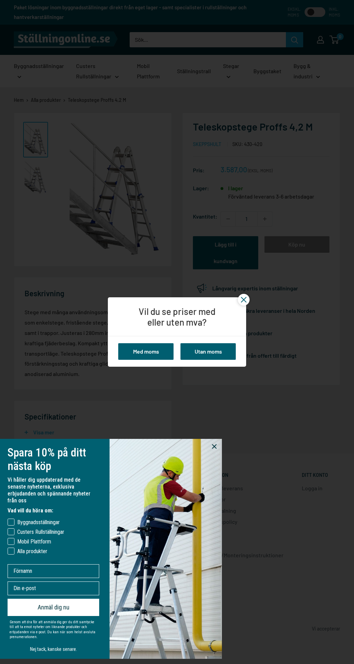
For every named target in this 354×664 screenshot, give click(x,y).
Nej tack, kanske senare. (61, 649)
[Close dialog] (222, 446)
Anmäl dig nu (61, 607)
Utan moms (208, 351)
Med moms (146, 351)
